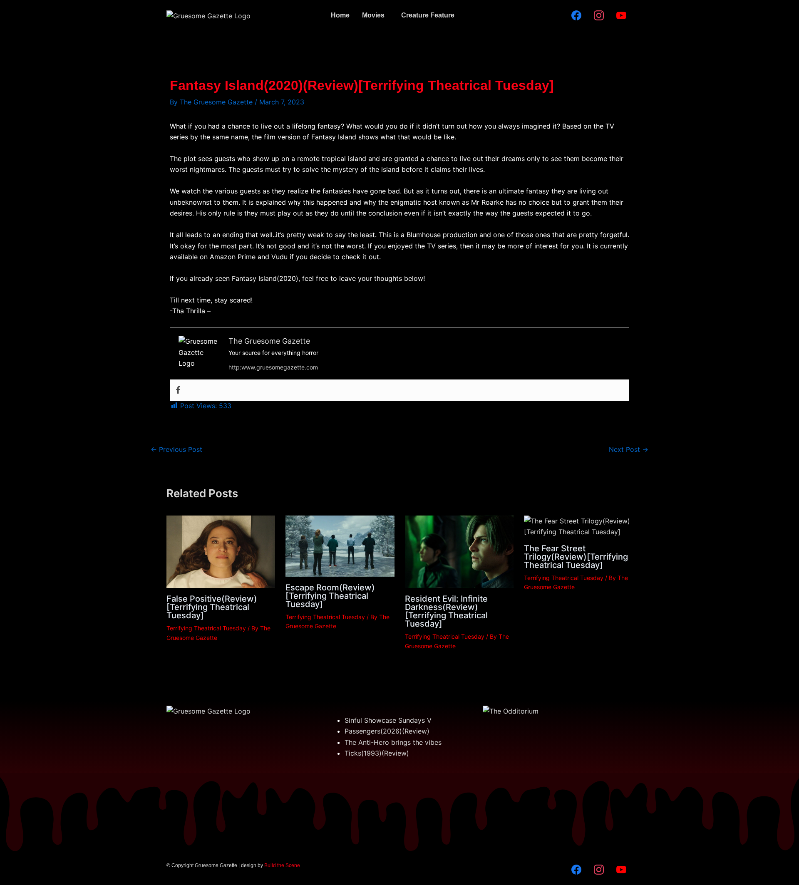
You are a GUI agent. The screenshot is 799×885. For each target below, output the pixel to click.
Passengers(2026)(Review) (387, 731)
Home (340, 15)
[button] (375, 15)
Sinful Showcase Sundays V (388, 720)
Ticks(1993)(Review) (377, 753)
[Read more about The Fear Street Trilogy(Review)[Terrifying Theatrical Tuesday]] (578, 526)
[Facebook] (178, 390)
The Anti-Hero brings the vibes (393, 742)
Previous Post (176, 449)
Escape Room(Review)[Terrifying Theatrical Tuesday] (330, 596)
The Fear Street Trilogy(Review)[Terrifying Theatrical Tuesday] (576, 556)
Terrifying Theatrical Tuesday (206, 628)
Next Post (628, 449)
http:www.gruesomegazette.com (273, 367)
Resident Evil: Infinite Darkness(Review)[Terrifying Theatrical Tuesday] (446, 611)
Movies (373, 15)
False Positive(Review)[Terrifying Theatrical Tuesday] (211, 607)
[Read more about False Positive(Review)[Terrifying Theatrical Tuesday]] (220, 551)
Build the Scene (282, 865)
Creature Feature (427, 15)
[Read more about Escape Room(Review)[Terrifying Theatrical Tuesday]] (339, 545)
